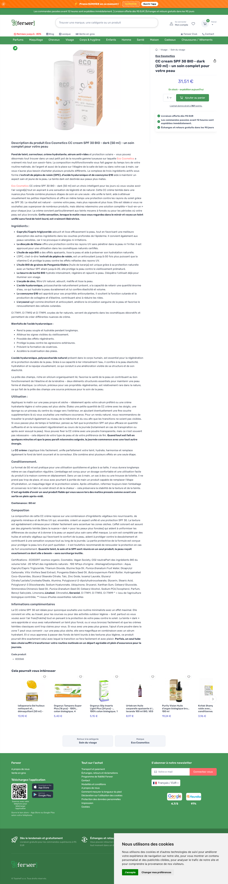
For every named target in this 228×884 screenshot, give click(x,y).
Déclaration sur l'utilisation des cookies (101, 795)
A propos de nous (20, 769)
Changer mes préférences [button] (156, 872)
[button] (42, 786)
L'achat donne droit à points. (186, 106)
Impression (87, 803)
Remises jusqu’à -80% (29, 34)
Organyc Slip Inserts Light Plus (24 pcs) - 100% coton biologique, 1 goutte (104, 709)
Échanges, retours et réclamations (99, 773)
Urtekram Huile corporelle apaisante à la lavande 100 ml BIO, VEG (140, 708)
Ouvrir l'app (149, 4)
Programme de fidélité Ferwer (97, 776)
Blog (51, 34)
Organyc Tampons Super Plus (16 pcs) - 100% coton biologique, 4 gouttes (68, 709)
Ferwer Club (190, 34)
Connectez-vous (203, 771)
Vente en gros (87, 34)
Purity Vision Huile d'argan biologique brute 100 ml (176, 708)
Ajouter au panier (194, 97)
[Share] (215, 61)
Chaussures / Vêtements (197, 39)
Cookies (85, 806)
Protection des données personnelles (101, 799)
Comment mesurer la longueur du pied (101, 791)
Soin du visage (178, 49)
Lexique (66, 34)
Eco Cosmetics (125, 158)
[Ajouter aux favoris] (44, 677)
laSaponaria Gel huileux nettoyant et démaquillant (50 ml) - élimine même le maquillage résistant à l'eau (31, 712)
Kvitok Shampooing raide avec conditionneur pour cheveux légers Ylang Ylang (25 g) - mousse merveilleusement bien (211, 712)
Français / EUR (167, 782)
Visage (164, 49)
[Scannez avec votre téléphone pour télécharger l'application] (20, 791)
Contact (209, 34)
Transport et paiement (93, 769)
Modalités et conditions (93, 784)
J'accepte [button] (130, 872)
